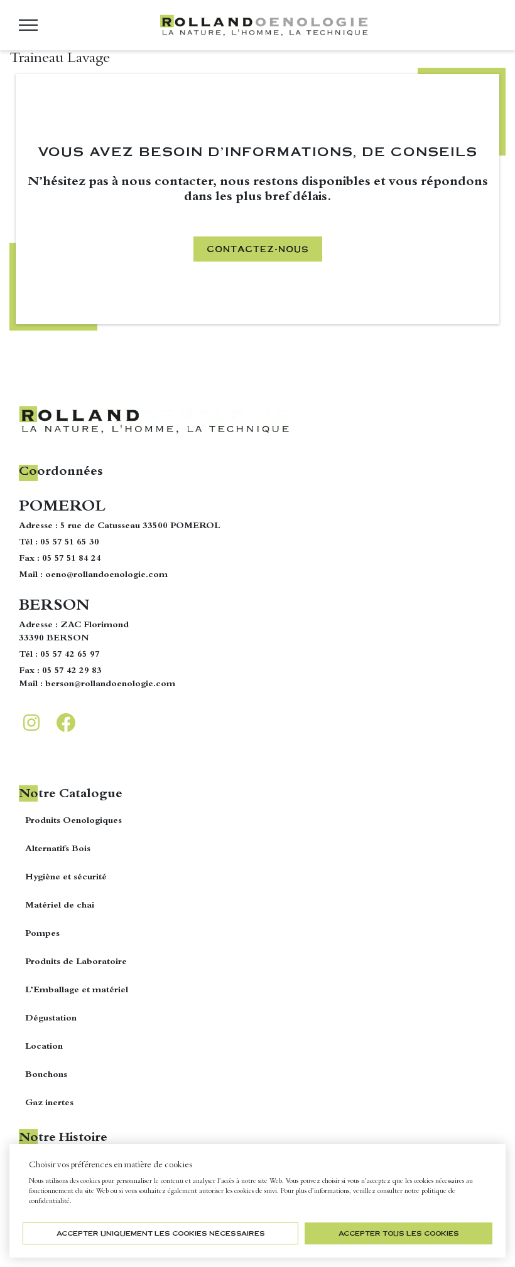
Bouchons (46, 1075)
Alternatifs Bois (57, 849)
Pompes (42, 934)
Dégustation (51, 1018)
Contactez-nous (258, 248)
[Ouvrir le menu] (28, 25)
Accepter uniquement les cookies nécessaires (161, 1233)
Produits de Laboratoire (76, 962)
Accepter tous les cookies (399, 1233)
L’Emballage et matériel (76, 990)
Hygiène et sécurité (66, 877)
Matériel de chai (59, 905)
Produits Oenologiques (73, 821)
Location (44, 1046)
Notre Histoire (63, 1138)
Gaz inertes (49, 1103)
